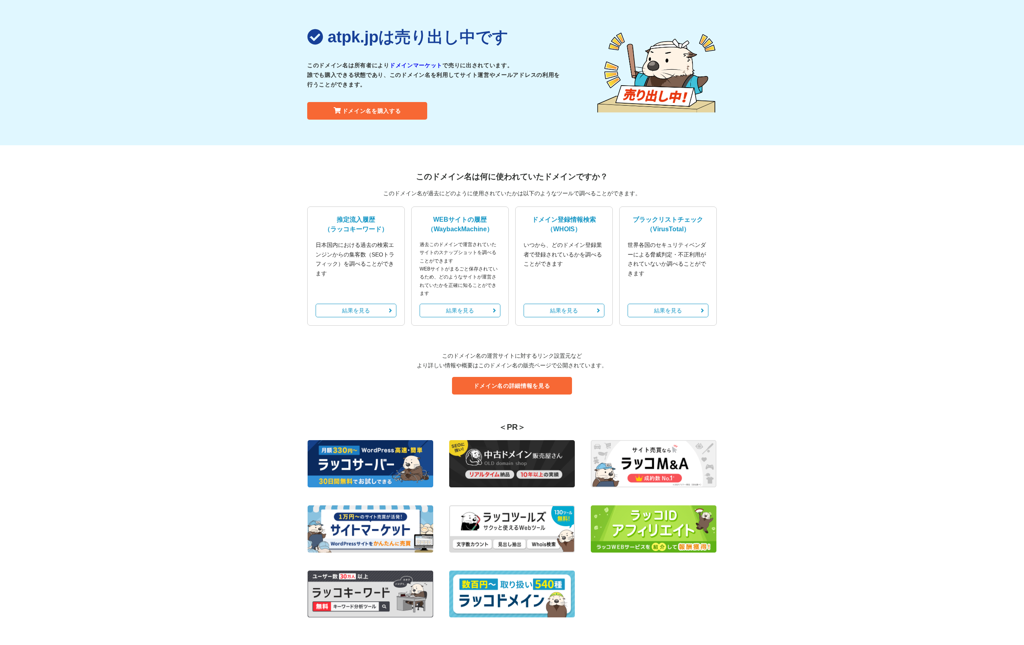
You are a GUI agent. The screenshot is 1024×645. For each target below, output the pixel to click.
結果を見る (356, 310)
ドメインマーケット (416, 65)
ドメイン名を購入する (371, 111)
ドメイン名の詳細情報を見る (512, 386)
